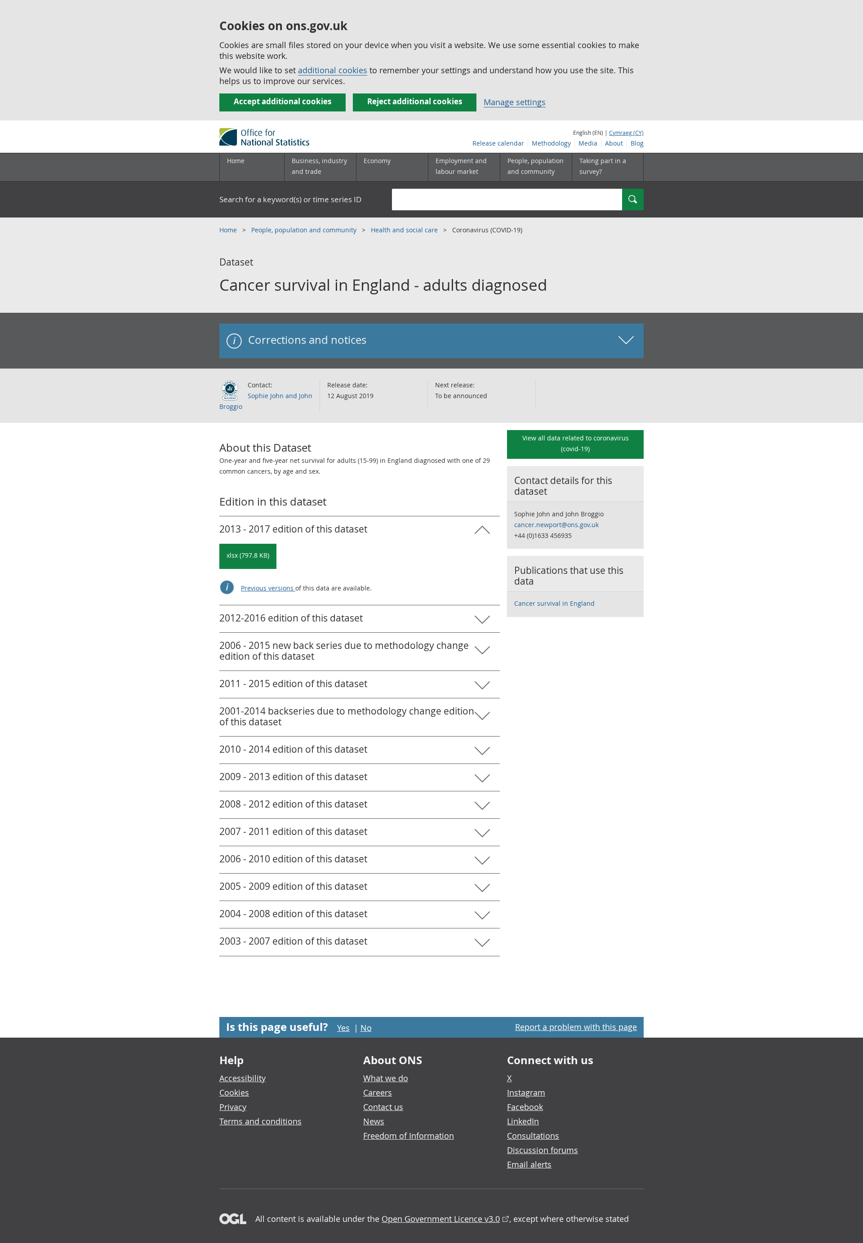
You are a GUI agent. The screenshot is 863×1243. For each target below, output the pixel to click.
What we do (385, 1078)
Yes (343, 1027)
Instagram (526, 1092)
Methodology (551, 143)
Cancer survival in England (554, 603)
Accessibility (242, 1078)
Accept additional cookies (282, 101)
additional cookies (332, 70)
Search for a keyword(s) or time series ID (290, 199)
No (366, 1027)
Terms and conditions (260, 1121)
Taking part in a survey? (602, 166)
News (373, 1121)
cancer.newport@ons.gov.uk (556, 524)
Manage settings (515, 102)
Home (236, 160)
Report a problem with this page (576, 1026)
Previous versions (268, 588)
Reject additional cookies (414, 101)
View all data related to (575, 443)
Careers (377, 1092)
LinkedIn (523, 1121)
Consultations (533, 1135)
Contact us (383, 1106)
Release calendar (498, 143)
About (614, 143)
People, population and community (304, 230)
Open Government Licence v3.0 (441, 1218)
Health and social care (405, 230)
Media (587, 143)
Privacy (232, 1106)
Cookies (234, 1092)
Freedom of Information (408, 1135)
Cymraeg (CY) (626, 132)
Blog (637, 143)
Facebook (525, 1106)
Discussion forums (542, 1150)
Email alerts (529, 1164)
